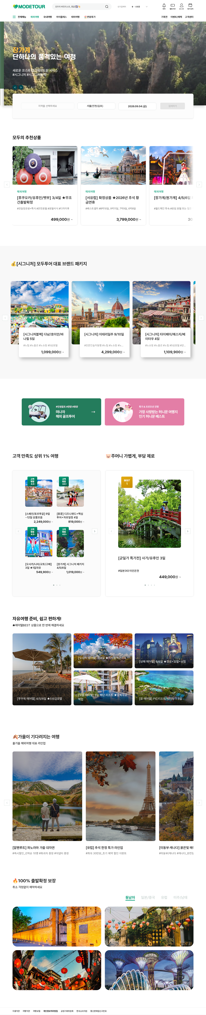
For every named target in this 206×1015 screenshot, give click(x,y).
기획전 (164, 17)
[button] (106, 6)
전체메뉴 (22, 17)
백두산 (137, 7)
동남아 (130, 897)
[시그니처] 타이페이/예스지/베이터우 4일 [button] (165, 336)
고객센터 (189, 17)
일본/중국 (148, 897)
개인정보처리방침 (50, 1011)
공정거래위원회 (67, 1011)
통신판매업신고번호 (98, 1011)
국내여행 (47, 17)
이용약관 (16, 1011)
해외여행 (35, 17)
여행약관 (26, 1011)
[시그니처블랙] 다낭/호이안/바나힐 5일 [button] (43, 336)
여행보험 (36, 1011)
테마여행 (75, 17)
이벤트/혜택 (176, 17)
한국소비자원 (81, 1011)
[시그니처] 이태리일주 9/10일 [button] (104, 334)
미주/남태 (180, 897)
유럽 (164, 897)
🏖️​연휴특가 (89, 17)
